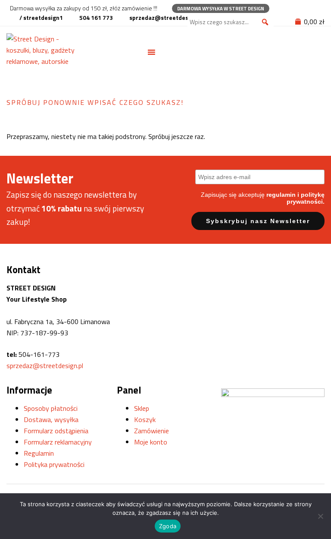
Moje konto (150, 442)
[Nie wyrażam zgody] (320, 516)
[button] (265, 22)
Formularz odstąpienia (56, 431)
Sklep (141, 408)
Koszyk (145, 419)
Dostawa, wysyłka (51, 419)
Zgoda (167, 526)
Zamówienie (151, 431)
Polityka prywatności (54, 464)
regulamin (281, 194)
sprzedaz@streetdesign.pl (44, 365)
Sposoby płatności (51, 408)
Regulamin (39, 453)
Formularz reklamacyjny (58, 442)
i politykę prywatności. (306, 198)
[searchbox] (230, 22)
